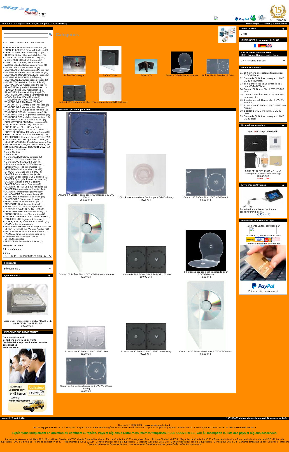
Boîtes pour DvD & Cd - (226, 441)
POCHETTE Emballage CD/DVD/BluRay (25, 144)
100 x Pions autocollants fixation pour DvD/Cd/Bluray (146, 197)
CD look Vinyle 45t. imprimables (21, 167)
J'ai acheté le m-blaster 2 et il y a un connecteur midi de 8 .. (258, 210)
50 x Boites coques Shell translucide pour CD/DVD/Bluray (206, 273)
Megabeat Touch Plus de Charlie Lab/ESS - (157, 439)
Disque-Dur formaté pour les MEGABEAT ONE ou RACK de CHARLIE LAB (28, 322)
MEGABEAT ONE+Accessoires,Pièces (24, 70)
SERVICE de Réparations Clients (22, 241)
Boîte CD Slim (13, 152)
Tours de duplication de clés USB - (255, 439)
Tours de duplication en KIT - (49, 441)
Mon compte (252, 23)
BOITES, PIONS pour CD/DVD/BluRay (46, 23)
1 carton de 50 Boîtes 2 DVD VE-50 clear (86, 351)
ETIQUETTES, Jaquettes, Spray (21, 172)
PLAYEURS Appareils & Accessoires (23, 87)
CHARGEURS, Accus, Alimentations (23, 214)
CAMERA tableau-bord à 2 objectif (22, 181)
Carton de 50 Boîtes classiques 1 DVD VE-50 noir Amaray (86, 387)
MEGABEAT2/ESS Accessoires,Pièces (24, 80)
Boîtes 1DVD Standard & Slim (21, 159)
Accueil (6, 23)
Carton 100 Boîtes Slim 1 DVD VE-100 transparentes (86, 274)
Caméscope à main (191, 444)
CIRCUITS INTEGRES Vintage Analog (24, 229)
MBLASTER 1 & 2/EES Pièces (20, 67)
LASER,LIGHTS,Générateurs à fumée (24, 221)
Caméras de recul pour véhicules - (128, 444)
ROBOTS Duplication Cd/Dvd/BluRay (24, 134)
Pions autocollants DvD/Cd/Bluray (23, 164)
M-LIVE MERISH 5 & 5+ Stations (22, 60)
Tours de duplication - (225, 439)
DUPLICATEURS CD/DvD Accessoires (24, 122)
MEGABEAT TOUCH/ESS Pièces (22, 77)
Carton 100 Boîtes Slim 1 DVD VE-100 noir (206, 197)
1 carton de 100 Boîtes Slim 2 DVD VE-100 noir (146, 274)
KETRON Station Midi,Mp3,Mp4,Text (23, 55)
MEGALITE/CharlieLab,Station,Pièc (23, 82)
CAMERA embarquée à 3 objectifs (22, 174)
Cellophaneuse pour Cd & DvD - (154, 441)
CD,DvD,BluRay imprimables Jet (21, 169)
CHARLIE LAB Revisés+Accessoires (23, 47)
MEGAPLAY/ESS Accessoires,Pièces (24, 85)
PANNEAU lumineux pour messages (23, 234)
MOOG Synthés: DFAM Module (21, 97)
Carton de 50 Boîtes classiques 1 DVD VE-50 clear (205, 351)
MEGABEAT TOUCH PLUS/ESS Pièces (25, 75)
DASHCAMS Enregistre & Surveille (22, 196)
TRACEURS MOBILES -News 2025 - (23, 119)
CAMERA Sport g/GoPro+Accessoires (24, 179)
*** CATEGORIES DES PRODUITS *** (24, 42)
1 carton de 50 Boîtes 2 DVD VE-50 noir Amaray (146, 351)
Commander (280, 23)
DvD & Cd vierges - (24, 441)
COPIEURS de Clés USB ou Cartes (23, 127)
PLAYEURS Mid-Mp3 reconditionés (23, 90)
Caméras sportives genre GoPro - (163, 444)
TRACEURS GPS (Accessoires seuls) (24, 112)
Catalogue (18, 23)
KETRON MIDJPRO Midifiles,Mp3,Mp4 (24, 52)
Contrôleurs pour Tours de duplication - (116, 441)
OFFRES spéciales (14, 239)
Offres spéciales (12, 249)
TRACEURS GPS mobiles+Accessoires (25, 117)
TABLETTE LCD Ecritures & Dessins (23, 219)
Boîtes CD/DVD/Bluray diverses (22, 157)
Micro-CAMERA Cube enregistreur (22, 194)
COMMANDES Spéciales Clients (21, 236)
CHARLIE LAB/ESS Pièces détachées (24, 50)
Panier (266, 23)
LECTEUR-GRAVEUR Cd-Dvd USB (23, 209)
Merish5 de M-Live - (88, 439)
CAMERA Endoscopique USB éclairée (24, 177)
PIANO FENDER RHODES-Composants (25, 226)
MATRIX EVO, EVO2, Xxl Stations (22, 62)
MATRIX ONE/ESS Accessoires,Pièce (24, 65)
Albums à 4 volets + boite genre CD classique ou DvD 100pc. (86, 196)
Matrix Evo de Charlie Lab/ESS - (116, 439)
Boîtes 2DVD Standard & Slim (21, 162)
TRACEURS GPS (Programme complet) (25, 114)
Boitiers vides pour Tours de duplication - (192, 441)
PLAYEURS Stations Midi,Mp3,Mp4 (23, 92)
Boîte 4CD (11, 154)
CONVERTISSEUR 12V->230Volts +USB (26, 216)
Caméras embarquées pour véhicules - (259, 441)
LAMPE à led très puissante (19, 224)
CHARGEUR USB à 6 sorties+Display (24, 211)
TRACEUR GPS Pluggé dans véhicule (24, 109)
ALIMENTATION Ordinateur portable (23, 206)
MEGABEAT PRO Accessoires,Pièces (24, 72)
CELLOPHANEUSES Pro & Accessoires (25, 142)
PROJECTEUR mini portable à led (22, 204)
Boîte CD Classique (16, 149)
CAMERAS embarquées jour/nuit (22, 191)
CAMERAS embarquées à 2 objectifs (24, 189)
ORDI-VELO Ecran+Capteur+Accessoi (24, 139)
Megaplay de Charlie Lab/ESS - (197, 439)
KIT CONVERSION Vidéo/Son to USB (24, 231)
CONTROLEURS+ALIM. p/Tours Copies (25, 132)
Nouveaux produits (13, 245)
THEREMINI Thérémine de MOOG (22, 99)
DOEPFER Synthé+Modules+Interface (24, 95)
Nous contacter (11, 347)
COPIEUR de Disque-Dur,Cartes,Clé (23, 124)
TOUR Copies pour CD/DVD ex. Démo (24, 129)
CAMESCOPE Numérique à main (22, 199)
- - (157, 425)
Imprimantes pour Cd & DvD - (80, 441)
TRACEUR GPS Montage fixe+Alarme (24, 107)
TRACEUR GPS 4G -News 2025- (22, 102)
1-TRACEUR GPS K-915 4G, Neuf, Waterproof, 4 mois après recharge (263, 172)
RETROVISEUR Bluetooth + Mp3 (22, 201)
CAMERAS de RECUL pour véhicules (24, 186)
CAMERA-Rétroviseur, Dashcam (21, 184)
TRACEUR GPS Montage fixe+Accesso (25, 104)
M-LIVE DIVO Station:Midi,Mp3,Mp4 (23, 57)
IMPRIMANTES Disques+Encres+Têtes (25, 137)
